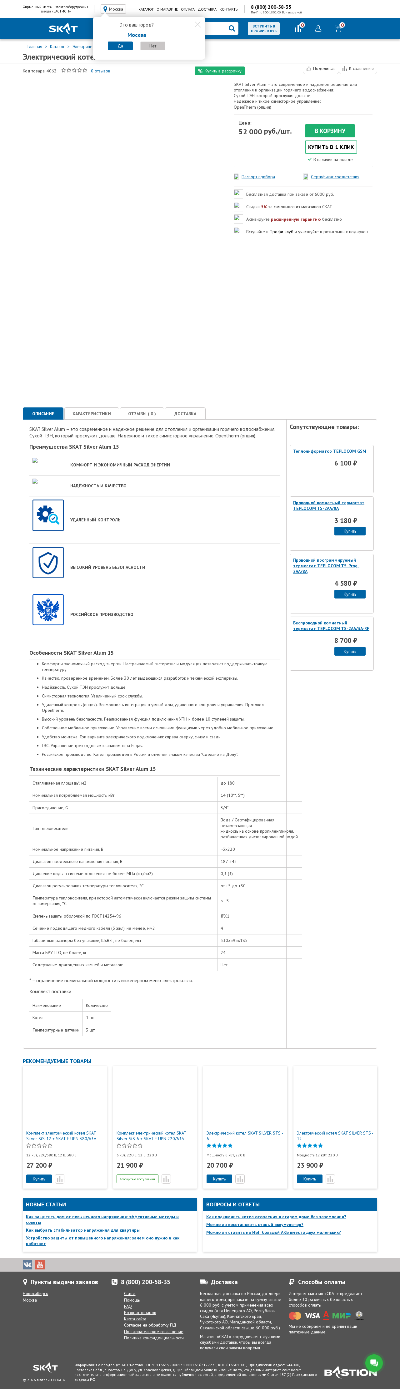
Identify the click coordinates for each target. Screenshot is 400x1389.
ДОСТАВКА (185, 413)
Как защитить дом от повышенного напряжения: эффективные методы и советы (102, 1219)
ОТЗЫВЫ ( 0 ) (142, 413)
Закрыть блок (197, 24)
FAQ (128, 1306)
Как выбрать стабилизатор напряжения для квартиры (83, 1230)
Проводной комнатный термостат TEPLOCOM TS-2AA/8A (328, 505)
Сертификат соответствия (335, 177)
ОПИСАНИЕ (43, 413)
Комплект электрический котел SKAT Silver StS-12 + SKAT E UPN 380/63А (61, 1135)
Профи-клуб (281, 231)
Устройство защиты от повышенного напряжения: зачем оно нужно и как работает (102, 1240)
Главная (35, 46)
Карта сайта (135, 1319)
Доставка (207, 9)
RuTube (65, 1264)
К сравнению (361, 68)
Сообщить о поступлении (137, 1179)
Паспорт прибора (258, 177)
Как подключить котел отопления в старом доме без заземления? (276, 1216)
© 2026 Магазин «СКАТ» (44, 1379)
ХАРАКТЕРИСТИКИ (91, 413)
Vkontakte (27, 1264)
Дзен (77, 1264)
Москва (30, 1300)
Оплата (188, 9)
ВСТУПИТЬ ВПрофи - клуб (264, 28)
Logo (63, 28)
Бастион (350, 1372)
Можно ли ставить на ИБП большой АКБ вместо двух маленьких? (273, 1232)
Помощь (132, 1300)
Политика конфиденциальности (154, 1338)
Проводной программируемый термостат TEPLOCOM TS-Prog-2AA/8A (326, 565)
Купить (350, 531)
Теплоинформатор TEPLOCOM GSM (329, 451)
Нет (152, 46)
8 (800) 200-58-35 (271, 7)
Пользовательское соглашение (153, 1331)
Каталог (145, 9)
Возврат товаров (140, 1312)
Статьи (130, 1293)
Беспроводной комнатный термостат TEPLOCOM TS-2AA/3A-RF (331, 625)
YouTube (40, 1264)
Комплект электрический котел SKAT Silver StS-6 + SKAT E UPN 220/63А (151, 1135)
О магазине (167, 9)
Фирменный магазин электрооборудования (55, 7)
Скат (45, 1367)
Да (120, 46)
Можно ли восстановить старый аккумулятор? (254, 1224)
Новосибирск (35, 1293)
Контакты (229, 9)
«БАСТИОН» (61, 11)
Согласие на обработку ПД (150, 1325)
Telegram (52, 1264)
